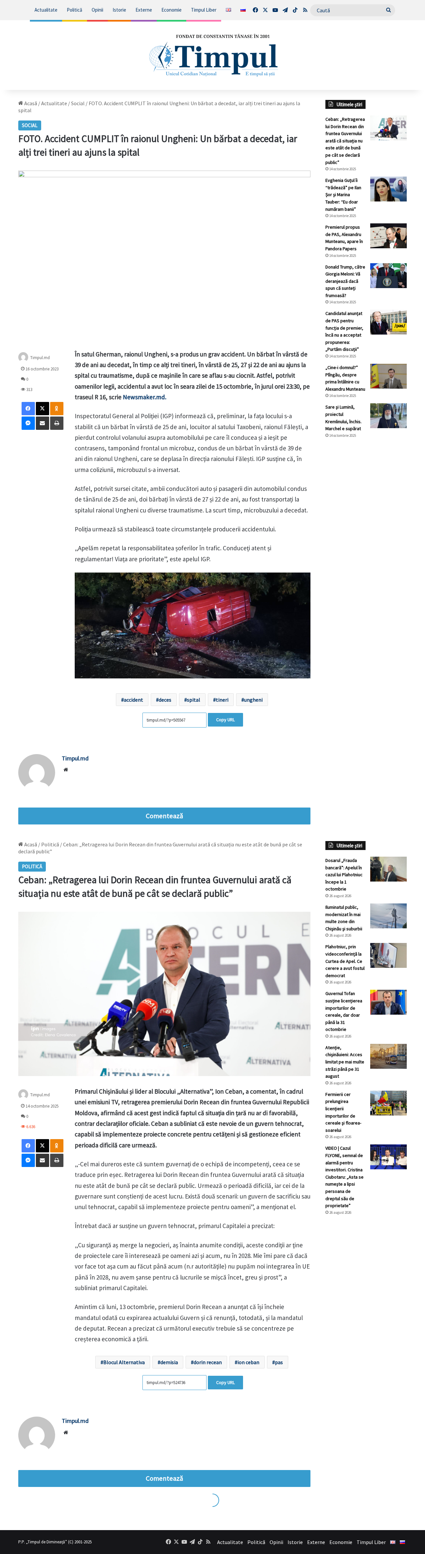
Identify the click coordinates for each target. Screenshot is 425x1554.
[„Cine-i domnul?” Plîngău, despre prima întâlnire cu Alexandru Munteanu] (388, 376)
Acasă (30, 103)
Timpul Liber (203, 10)
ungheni (253, 699)
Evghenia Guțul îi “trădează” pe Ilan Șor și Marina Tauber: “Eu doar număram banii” (343, 194)
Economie (171, 10)
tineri (222, 699)
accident (133, 699)
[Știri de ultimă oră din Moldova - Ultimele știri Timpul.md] (212, 55)
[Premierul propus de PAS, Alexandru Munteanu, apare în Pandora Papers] (388, 235)
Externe (143, 10)
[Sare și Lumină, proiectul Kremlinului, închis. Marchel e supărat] (388, 415)
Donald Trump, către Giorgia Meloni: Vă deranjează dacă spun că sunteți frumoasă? (345, 281)
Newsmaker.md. (144, 397)
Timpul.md (75, 758)
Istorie (119, 10)
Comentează (164, 816)
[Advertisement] (366, 554)
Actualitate (46, 10)
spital (193, 699)
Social (78, 103)
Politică (74, 10)
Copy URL (225, 720)
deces (165, 699)
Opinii (97, 10)
